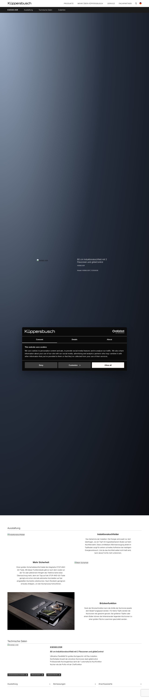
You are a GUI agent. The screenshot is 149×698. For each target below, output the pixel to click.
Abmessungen (59, 684)
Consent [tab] (39, 339)
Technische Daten (45, 10)
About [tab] (109, 339)
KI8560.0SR (12, 10)
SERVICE (111, 3)
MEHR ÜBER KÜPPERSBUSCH (90, 3)
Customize (73, 365)
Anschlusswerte (105, 684)
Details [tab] (74, 339)
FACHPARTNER (125, 3)
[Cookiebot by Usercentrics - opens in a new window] (114, 331)
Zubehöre (61, 10)
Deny (41, 365)
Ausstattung (28, 10)
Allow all (108, 365)
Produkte (69, 3)
